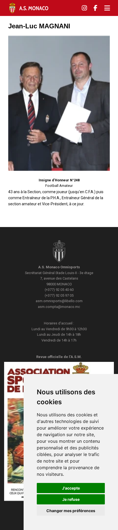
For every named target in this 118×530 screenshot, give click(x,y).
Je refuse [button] (71, 499)
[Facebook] (95, 8)
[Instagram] (84, 8)
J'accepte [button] (71, 488)
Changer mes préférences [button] (70, 510)
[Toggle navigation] (107, 8)
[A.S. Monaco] (59, 252)
